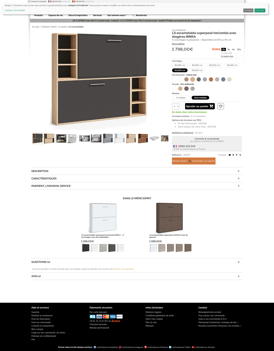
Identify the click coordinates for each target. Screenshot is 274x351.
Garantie (35, 312)
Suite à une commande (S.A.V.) (212, 319)
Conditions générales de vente (160, 315)
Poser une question (124, 269)
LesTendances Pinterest (157, 347)
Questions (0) (40, 261)
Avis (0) (36, 276)
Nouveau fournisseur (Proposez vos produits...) (219, 326)
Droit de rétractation (40, 319)
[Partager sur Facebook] (233, 155)
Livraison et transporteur (42, 326)
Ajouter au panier (197, 106)
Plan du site (151, 322)
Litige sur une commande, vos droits (48, 332)
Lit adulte (62, 27)
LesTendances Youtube (205, 347)
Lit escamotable (75, 27)
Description (178, 44)
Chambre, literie (48, 27)
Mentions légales (153, 312)
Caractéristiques (44, 178)
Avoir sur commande (41, 322)
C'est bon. (259, 10)
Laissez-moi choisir (15, 10)
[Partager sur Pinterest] (236, 155)
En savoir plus (227, 56)
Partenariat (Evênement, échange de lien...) (218, 322)
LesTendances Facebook (107, 347)
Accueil (35, 27)
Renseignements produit (209, 312)
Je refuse (248, 10)
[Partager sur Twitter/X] (240, 155)
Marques (150, 326)
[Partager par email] (229, 155)
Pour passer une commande (211, 315)
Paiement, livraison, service (51, 185)
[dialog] (135, 8)
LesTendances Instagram (132, 347)
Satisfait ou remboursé (42, 315)
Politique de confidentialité (43, 336)
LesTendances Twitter (181, 347)
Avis (33, 339)
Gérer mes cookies (154, 319)
